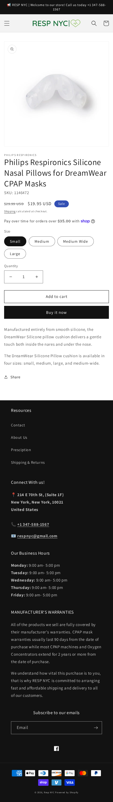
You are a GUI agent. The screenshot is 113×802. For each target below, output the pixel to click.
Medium (42, 241)
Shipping (10, 211)
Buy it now (56, 312)
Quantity (11, 266)
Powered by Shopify (66, 792)
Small (15, 241)
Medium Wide (75, 241)
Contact (18, 425)
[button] (7, 23)
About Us (19, 437)
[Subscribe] (96, 727)
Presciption (21, 449)
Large (15, 253)
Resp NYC (49, 792)
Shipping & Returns (28, 462)
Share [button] (15, 377)
